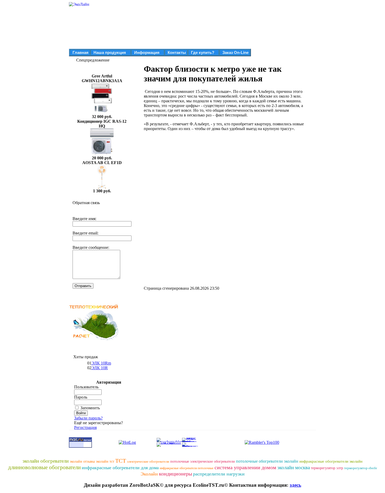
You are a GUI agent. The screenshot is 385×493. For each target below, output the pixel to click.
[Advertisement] (188, 172)
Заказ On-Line (235, 52)
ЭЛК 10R (99, 368)
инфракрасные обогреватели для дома (120, 467)
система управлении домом (245, 467)
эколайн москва (293, 467)
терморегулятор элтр (327, 468)
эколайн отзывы (82, 461)
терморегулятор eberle (360, 468)
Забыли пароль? (88, 418)
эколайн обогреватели (46, 461)
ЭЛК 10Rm (101, 363)
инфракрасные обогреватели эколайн (330, 461)
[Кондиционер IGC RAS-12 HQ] (102, 154)
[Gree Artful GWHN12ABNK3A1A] (102, 113)
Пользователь (86, 387)
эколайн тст (105, 461)
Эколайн (149, 474)
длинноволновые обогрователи (44, 467)
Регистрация (85, 427)
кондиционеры (175, 474)
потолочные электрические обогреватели (202, 461)
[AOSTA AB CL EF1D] (102, 187)
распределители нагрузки (219, 474)
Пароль (80, 397)
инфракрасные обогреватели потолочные (186, 468)
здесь (295, 485)
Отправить (83, 286)
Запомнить (90, 408)
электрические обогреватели (148, 461)
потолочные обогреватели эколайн (267, 461)
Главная (81, 52)
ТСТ (120, 460)
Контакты (177, 52)
